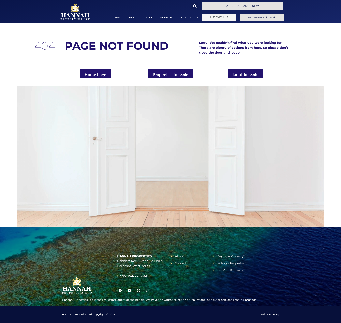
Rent (132, 17)
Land (148, 17)
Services (166, 17)
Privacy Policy (270, 314)
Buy (118, 17)
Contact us (189, 17)
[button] (194, 6)
